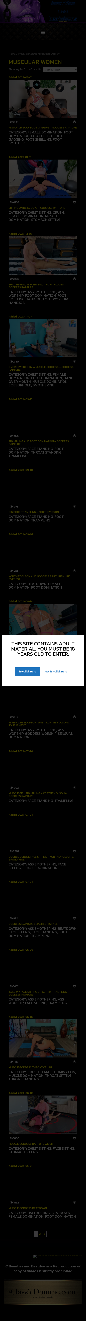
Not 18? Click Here (56, 671)
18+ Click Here (27, 671)
